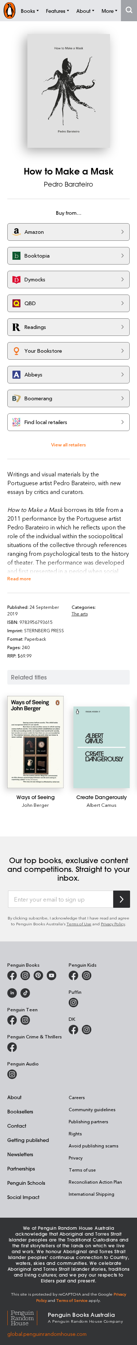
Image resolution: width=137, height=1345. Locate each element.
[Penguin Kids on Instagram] (86, 975)
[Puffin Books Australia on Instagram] (73, 1002)
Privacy (76, 1157)
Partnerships (21, 1168)
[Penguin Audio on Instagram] (12, 1074)
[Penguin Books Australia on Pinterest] (38, 975)
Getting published (28, 1140)
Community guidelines (92, 1109)
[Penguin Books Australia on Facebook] (12, 975)
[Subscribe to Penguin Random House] (121, 899)
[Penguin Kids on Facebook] (73, 975)
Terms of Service (72, 1300)
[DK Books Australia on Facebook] (73, 1029)
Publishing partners (88, 1121)
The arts (80, 613)
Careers (77, 1097)
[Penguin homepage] (9, 10)
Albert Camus (102, 804)
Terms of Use (78, 924)
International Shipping (91, 1194)
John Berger (35, 804)
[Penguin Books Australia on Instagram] (25, 975)
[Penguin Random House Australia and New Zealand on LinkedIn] (12, 993)
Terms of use (82, 1169)
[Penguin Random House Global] (27, 1317)
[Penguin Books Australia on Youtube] (51, 975)
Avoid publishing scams (93, 1145)
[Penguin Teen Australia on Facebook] (12, 1020)
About (14, 1097)
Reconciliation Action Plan (95, 1182)
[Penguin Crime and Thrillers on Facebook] (12, 1047)
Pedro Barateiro (68, 184)
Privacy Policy (113, 924)
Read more (19, 578)
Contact (16, 1126)
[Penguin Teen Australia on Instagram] (25, 1020)
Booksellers (20, 1111)
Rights (75, 1133)
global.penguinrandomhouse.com (47, 1334)
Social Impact (23, 1197)
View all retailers (68, 444)
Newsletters (20, 1154)
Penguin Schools (26, 1183)
